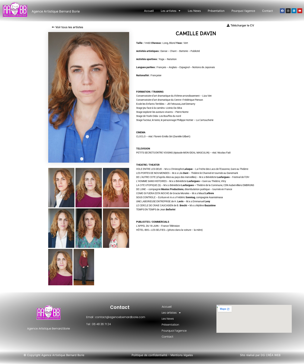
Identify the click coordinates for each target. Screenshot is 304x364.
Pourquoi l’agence (243, 10)
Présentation (216, 10)
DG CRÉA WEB (270, 355)
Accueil (149, 10)
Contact (267, 10)
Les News (194, 10)
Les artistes (168, 10)
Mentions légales (181, 355)
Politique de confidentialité (149, 355)
